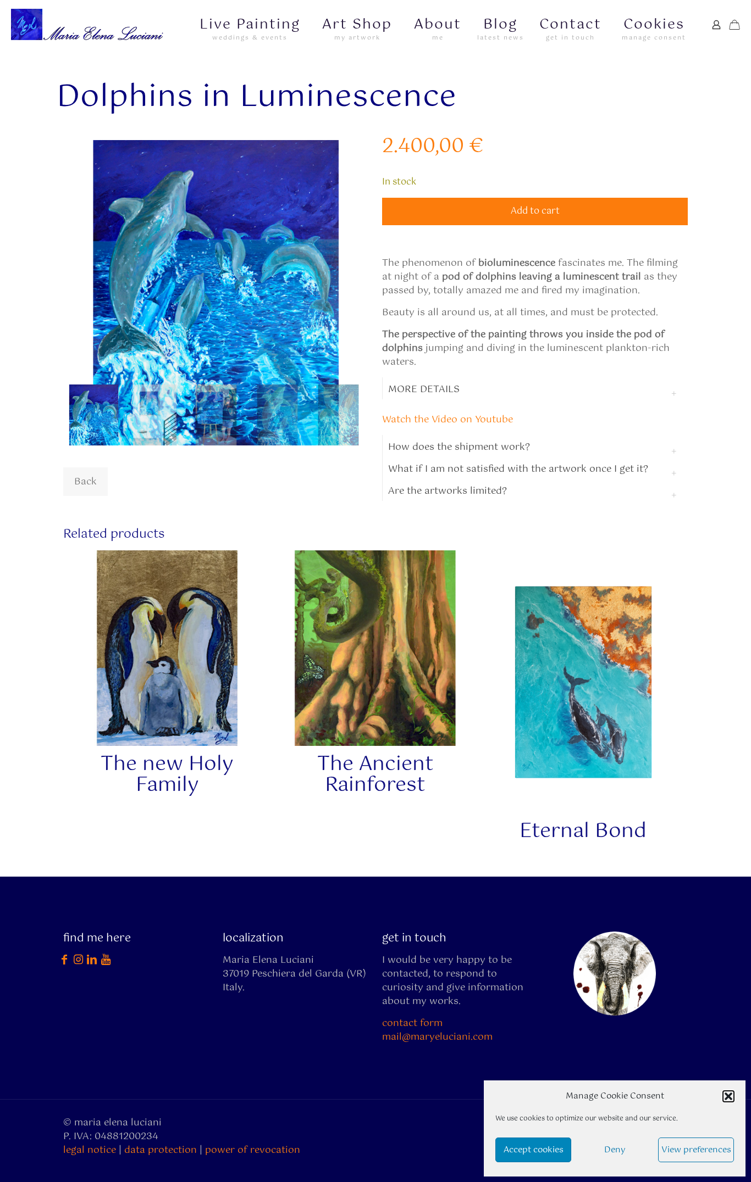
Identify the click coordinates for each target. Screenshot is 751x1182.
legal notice (89, 1150)
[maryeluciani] (90, 24)
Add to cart (535, 211)
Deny (615, 1150)
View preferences (696, 1150)
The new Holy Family (167, 775)
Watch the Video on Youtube (447, 419)
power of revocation (252, 1150)
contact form (412, 1023)
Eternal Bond (583, 831)
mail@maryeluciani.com (437, 1037)
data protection (160, 1150)
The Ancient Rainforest (375, 775)
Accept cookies (534, 1150)
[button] (728, 1096)
